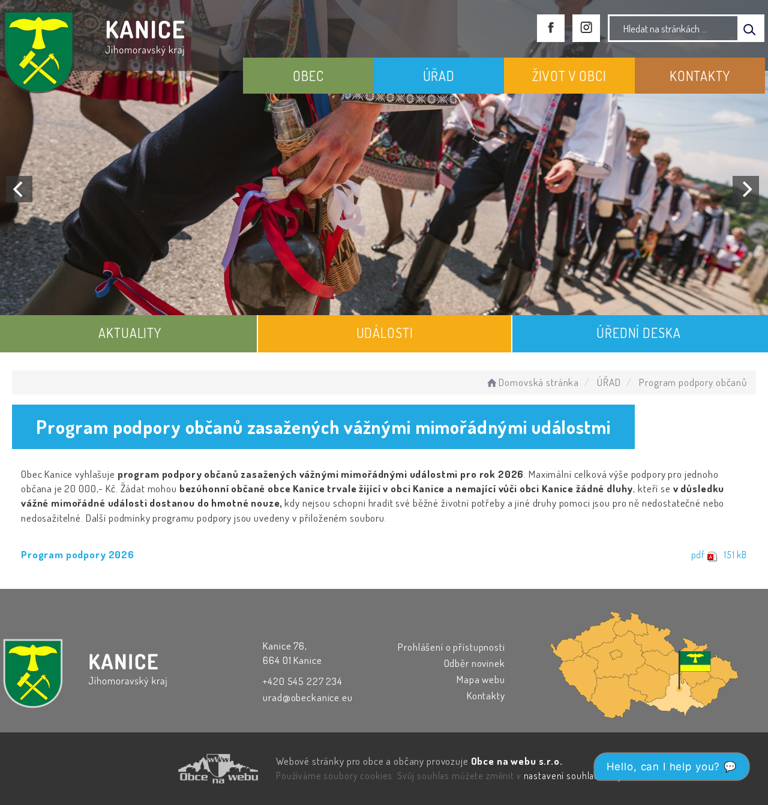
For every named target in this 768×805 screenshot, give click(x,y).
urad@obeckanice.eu (307, 697)
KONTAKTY (700, 75)
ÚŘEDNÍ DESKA (638, 332)
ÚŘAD (439, 75)
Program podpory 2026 (77, 554)
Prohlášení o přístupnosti (451, 647)
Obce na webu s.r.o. (517, 761)
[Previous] (19, 189)
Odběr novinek (474, 663)
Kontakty (486, 695)
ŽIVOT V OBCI (569, 75)
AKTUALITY (129, 332)
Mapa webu (481, 679)
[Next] (746, 189)
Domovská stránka (539, 382)
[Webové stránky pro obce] (150, 768)
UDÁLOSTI (384, 332)
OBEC (308, 75)
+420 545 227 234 (303, 681)
